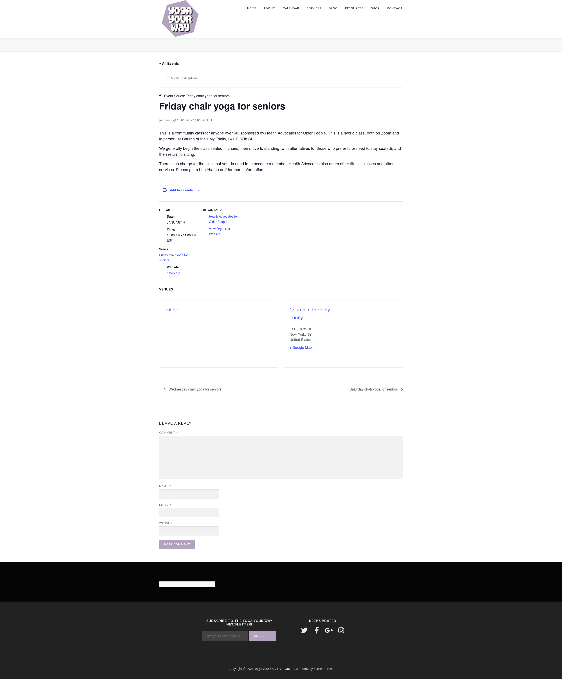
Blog (333, 8)
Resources (354, 8)
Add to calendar (182, 190)
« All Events (169, 63)
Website (166, 523)
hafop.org (173, 273)
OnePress (292, 668)
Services (314, 8)
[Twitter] (304, 630)
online (171, 309)
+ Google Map (301, 347)
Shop (375, 8)
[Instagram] (341, 630)
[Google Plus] (329, 630)
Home (251, 8)
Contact (395, 8)
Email (165, 505)
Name (165, 486)
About (269, 8)
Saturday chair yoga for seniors (374, 389)
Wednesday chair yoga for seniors (195, 389)
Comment (168, 432)
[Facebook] (316, 630)
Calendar (291, 8)
